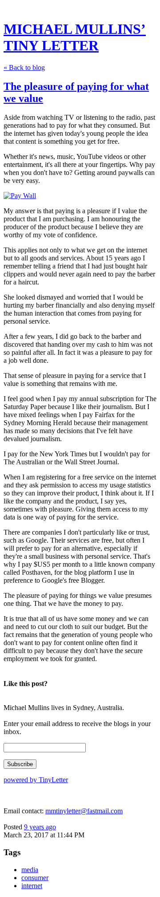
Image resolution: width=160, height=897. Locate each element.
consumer (34, 877)
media (29, 869)
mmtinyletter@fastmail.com (84, 811)
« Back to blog (24, 67)
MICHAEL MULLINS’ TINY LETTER (75, 37)
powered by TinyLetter (36, 779)
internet (31, 885)
